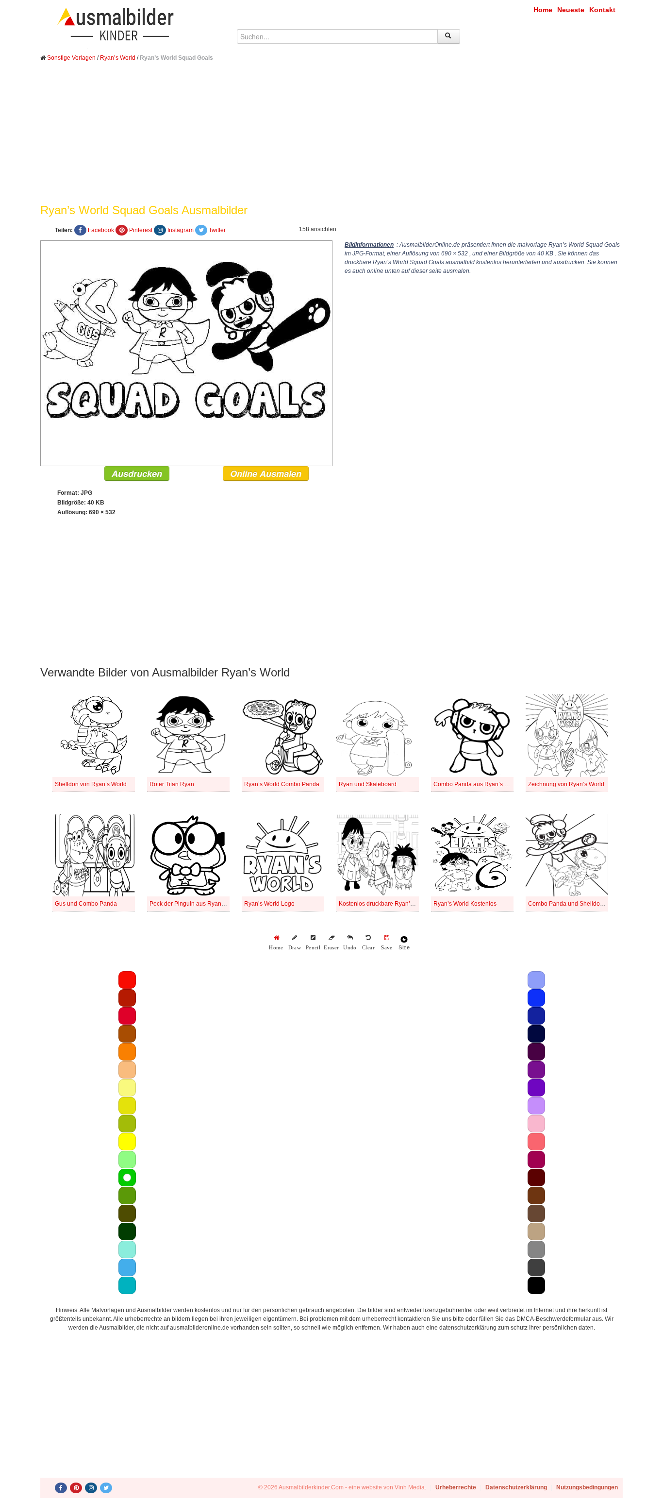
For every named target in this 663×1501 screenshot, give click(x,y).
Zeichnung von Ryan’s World (566, 784)
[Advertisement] (331, 140)
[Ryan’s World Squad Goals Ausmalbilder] (186, 352)
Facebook (101, 230)
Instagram (180, 230)
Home (542, 10)
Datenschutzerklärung (516, 1487)
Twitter (217, 230)
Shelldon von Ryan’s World (91, 784)
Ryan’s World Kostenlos (465, 903)
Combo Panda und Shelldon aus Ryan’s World (589, 903)
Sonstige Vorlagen (71, 57)
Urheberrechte (455, 1487)
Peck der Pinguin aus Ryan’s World (196, 903)
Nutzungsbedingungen (587, 1487)
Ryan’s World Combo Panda (281, 784)
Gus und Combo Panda (86, 903)
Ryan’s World (117, 57)
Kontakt (602, 10)
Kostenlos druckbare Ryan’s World (384, 903)
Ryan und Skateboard (368, 784)
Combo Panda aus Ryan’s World (476, 784)
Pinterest (140, 230)
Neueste (570, 10)
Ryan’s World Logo (269, 903)
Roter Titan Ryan (171, 784)
